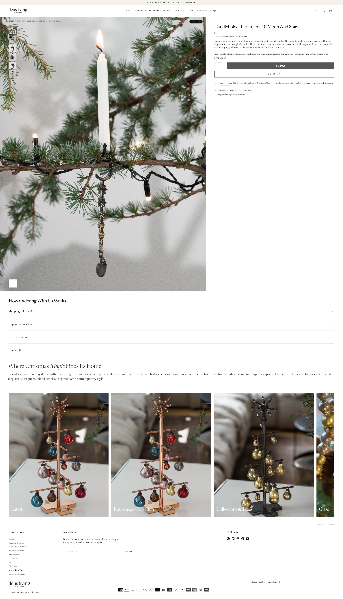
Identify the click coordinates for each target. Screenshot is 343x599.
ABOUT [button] (176, 11)
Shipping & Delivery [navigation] (17, 543)
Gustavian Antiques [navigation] (17, 574)
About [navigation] (11, 539)
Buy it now (274, 74)
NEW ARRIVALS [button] (140, 11)
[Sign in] (323, 11)
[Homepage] (18, 11)
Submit (129, 551)
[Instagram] (238, 538)
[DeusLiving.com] (19, 584)
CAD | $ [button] (213, 11)
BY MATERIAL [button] (154, 11)
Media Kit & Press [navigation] (16, 570)
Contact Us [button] (15, 350)
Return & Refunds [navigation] (16, 550)
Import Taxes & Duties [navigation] (18, 547)
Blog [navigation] (11, 562)
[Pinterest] (228, 538)
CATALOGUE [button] (202, 11)
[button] (213, 11)
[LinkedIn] (233, 538)
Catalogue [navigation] (13, 566)
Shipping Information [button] (22, 311)
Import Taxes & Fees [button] (21, 324)
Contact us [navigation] (13, 558)
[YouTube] (247, 538)
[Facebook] (242, 538)
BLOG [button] (191, 11)
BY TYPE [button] (166, 11)
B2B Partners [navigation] (14, 554)
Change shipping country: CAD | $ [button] (265, 582)
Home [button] (11, 21)
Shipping (227, 36)
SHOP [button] (128, 11)
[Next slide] (331, 524)
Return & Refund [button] (19, 337)
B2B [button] (184, 11)
